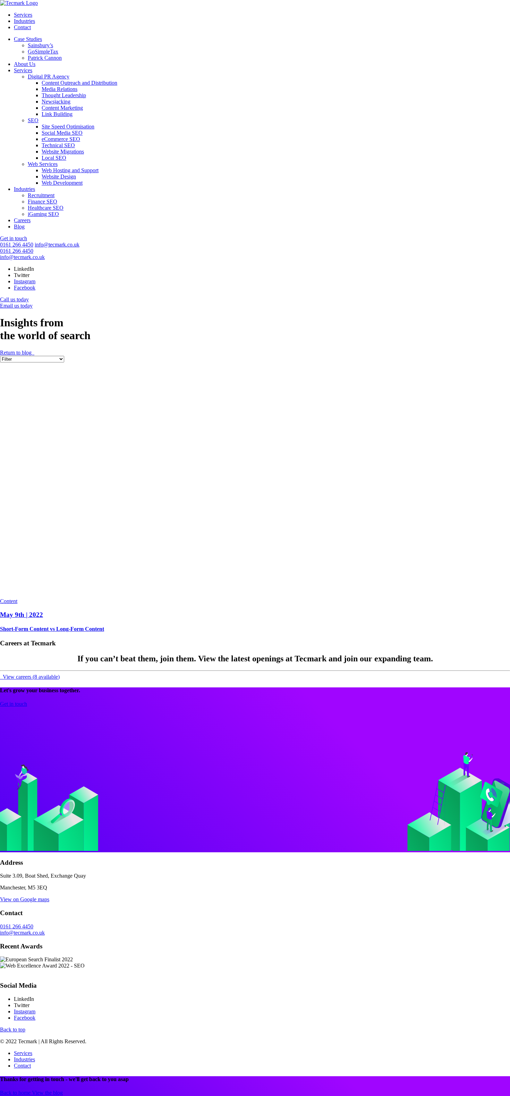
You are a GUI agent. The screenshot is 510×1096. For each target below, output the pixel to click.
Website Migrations (63, 151)
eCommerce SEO (61, 139)
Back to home (16, 1093)
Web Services (43, 164)
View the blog (47, 1093)
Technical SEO (58, 145)
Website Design (59, 176)
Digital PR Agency (48, 77)
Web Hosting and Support (70, 170)
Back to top (12, 1029)
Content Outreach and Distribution (79, 83)
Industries (24, 21)
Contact (22, 27)
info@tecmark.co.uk (57, 245)
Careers (22, 220)
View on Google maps (24, 899)
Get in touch (13, 238)
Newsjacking (56, 101)
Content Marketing (62, 108)
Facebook (24, 288)
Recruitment (41, 195)
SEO (33, 120)
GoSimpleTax (43, 52)
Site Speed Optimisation (68, 126)
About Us (24, 64)
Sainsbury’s (40, 45)
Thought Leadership (64, 95)
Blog (19, 226)
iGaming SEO (43, 214)
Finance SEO (42, 201)
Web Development (62, 183)
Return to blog (16, 352)
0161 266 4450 (16, 245)
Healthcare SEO (45, 208)
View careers (30, 677)
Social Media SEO (62, 133)
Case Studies (28, 39)
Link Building (57, 114)
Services (23, 15)
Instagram (24, 281)
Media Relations (59, 89)
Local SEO (54, 158)
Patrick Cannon (45, 58)
